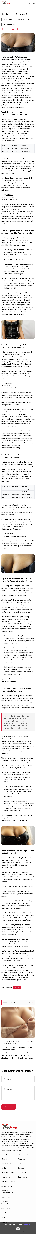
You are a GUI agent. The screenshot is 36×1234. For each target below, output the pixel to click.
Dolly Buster (15, 486)
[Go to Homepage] (7, 3)
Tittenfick (9, 195)
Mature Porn (24, 148)
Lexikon (4, 1168)
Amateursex (22, 1159)
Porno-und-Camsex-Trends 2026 (15, 593)
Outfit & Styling (6, 1208)
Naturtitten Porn (24, 19)
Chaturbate (8, 787)
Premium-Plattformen (15, 166)
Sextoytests (5, 1197)
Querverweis (22, 1172)
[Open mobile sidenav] (33, 3)
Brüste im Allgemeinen (9, 352)
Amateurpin (28, 667)
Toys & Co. (5, 1213)
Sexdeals (21, 1168)
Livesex (20, 1163)
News (3, 1217)
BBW (27, 433)
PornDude (7, 612)
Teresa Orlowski (6, 486)
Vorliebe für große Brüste (22, 440)
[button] (32, 1002)
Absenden (8, 1107)
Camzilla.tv (19, 741)
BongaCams (11, 801)
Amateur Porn (5, 148)
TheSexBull (5, 975)
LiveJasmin (7, 772)
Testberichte (5, 1177)
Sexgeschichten (6, 1186)
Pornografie (7, 19)
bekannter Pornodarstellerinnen (19, 462)
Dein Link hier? (23, 1177)
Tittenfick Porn (9, 24)
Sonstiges (4, 1222)
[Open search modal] (30, 3)
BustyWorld (22, 636)
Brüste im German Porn (14, 512)
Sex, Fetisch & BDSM (8, 1181)
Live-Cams (13, 524)
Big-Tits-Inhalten (17, 700)
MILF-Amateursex (19, 536)
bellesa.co (25, 650)
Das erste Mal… (6, 1163)
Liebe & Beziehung (7, 1172)
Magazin (4, 1159)
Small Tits (14, 307)
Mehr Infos (27, 1224)
